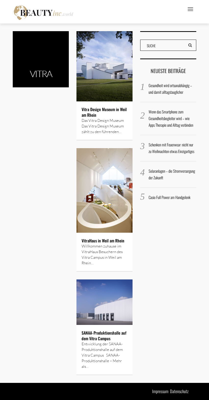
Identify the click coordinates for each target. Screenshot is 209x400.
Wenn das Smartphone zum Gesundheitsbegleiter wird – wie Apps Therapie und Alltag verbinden (171, 118)
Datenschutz (179, 391)
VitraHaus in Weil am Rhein (103, 241)
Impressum (160, 391)
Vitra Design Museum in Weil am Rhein (104, 112)
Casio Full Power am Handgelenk (169, 197)
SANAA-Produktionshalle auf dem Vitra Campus (104, 336)
